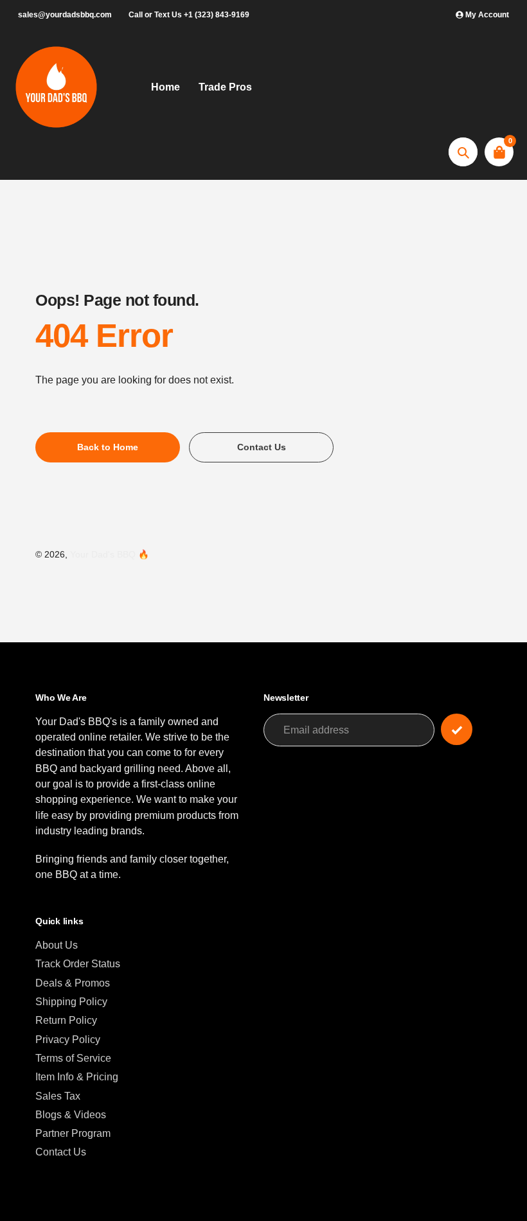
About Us (56, 945)
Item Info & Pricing (76, 1076)
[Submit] (456, 729)
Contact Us (60, 1151)
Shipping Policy (71, 1001)
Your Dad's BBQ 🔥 (109, 554)
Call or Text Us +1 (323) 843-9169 (189, 14)
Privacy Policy (67, 1039)
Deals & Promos (72, 982)
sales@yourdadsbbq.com (65, 14)
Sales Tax (57, 1096)
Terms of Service (73, 1058)
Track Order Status (77, 963)
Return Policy (66, 1020)
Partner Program (73, 1133)
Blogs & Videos (70, 1114)
